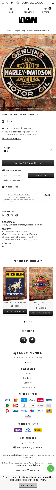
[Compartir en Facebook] (8, 215)
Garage (16, 31)
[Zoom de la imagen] (53, 37)
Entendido (28, 485)
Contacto (28, 383)
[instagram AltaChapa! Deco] (23, 340)
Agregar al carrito (15, 311)
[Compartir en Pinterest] (16, 215)
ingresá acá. (46, 463)
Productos (28, 378)
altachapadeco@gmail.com (30, 447)
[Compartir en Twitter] (12, 215)
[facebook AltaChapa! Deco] (32, 340)
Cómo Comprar (28, 387)
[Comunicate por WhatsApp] (50, 468)
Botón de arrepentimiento (28, 465)
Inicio (9, 31)
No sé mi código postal (11, 180)
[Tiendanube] (28, 471)
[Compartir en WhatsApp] (3, 215)
